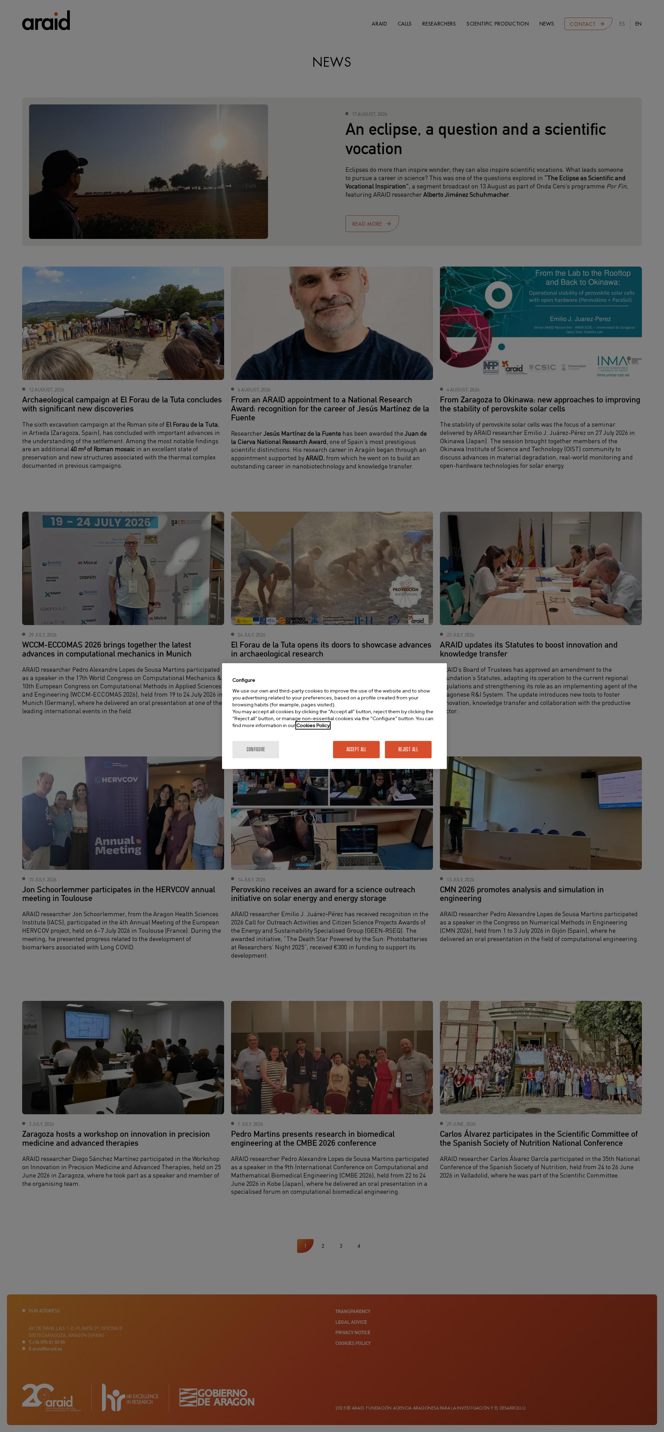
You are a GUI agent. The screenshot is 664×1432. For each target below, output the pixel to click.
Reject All (408, 749)
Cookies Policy (313, 725)
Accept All (357, 749)
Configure (256, 749)
